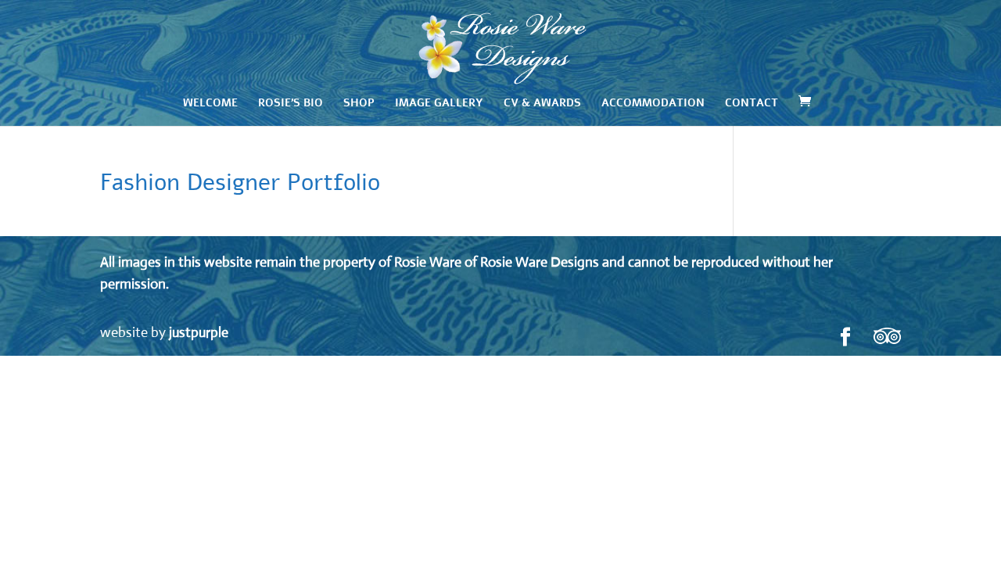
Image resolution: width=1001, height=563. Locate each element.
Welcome (210, 104)
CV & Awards (542, 104)
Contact (751, 104)
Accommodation (653, 104)
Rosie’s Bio (290, 104)
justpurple (198, 332)
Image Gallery (439, 104)
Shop (359, 104)
